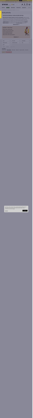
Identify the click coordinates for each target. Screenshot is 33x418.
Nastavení (6, 210)
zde (13, 208)
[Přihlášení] (25, 4)
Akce (3, 46)
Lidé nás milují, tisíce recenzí (7, 33)
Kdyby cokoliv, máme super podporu (9, 34)
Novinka (7, 46)
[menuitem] (3, 7)
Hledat (22, 5)
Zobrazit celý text (15, 24)
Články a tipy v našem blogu (7, 29)
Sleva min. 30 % (13, 46)
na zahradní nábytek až (12, 0)
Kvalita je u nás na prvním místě (8, 30)
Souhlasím (25, 210)
